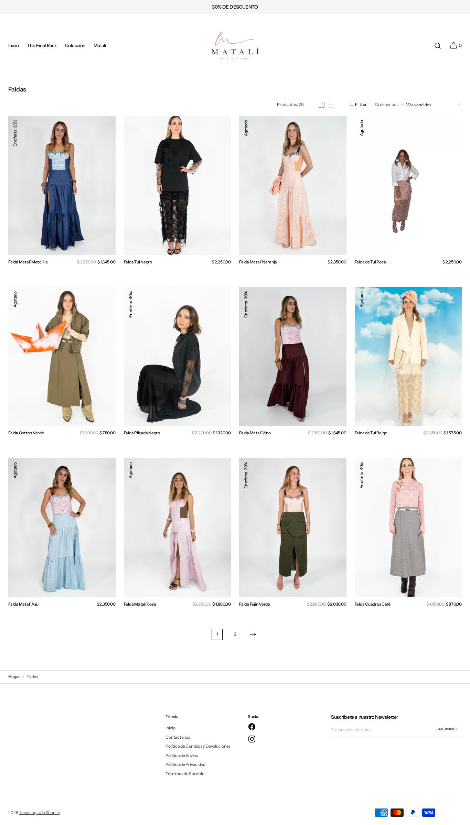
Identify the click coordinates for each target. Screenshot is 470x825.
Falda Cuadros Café (373, 604)
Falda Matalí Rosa (140, 604)
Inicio (170, 728)
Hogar (14, 676)
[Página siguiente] (252, 634)
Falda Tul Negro (138, 261)
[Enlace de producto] (62, 185)
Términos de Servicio (184, 773)
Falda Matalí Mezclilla (28, 261)
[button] (437, 45)
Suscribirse (448, 729)
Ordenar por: (387, 104)
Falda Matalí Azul (24, 604)
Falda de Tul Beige (371, 432)
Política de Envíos (181, 755)
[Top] (461, 816)
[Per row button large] (322, 104)
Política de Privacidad (185, 764)
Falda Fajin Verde (254, 604)
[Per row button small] (331, 104)
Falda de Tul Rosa (370, 261)
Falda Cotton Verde (26, 432)
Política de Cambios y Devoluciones (198, 746)
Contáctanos (177, 737)
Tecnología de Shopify (39, 812)
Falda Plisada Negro (142, 432)
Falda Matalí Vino (255, 432)
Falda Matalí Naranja (258, 261)
